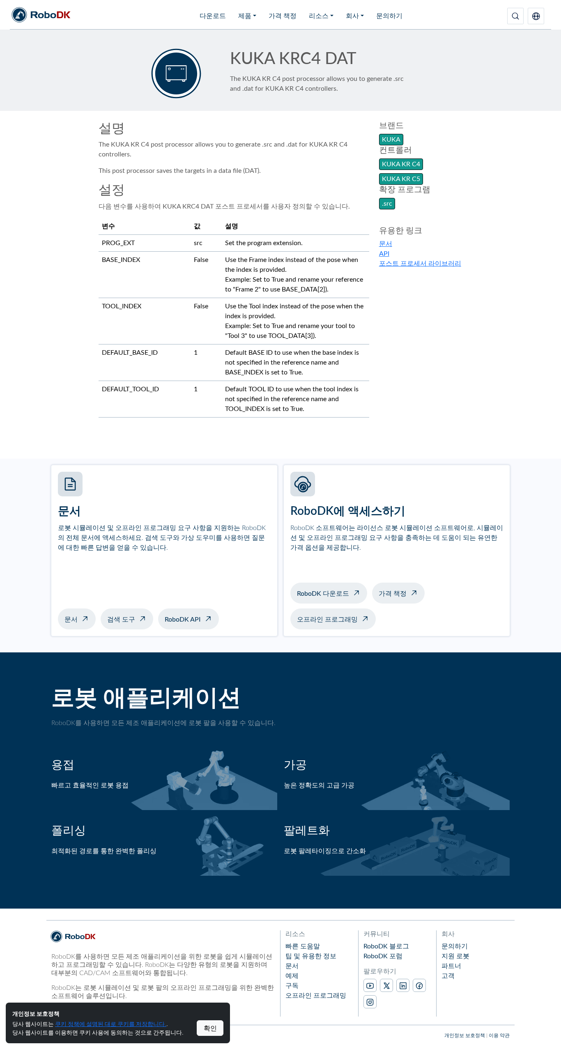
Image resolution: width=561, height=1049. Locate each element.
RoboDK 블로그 (386, 946)
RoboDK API (183, 619)
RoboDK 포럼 (382, 956)
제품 (244, 16)
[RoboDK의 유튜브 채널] (370, 985)
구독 (292, 985)
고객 (448, 976)
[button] (536, 16)
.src (387, 203)
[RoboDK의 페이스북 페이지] (419, 985)
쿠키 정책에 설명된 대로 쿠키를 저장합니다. (110, 1024)
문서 (385, 244)
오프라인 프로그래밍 (327, 619)
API (384, 253)
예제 (292, 976)
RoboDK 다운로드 (323, 593)
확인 (210, 1028)
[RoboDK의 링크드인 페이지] (402, 985)
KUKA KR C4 (401, 164)
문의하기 (389, 16)
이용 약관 (499, 1035)
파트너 (451, 966)
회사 (352, 16)
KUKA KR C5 (401, 179)
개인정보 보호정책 (464, 1035)
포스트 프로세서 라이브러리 (420, 263)
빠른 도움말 (302, 946)
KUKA (391, 139)
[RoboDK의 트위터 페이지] (386, 985)
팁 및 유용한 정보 (310, 956)
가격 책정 (283, 16)
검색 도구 (121, 619)
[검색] (515, 16)
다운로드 (213, 16)
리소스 (319, 16)
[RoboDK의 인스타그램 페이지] (370, 1001)
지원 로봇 (455, 956)
